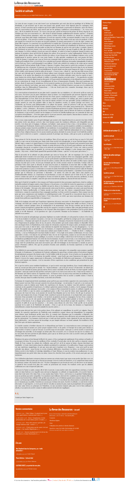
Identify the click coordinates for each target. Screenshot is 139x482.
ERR (104, 112)
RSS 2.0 (70, 480)
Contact (55, 480)
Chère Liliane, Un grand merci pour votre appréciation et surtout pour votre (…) (31, 414)
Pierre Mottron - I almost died (24, 458)
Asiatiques (107, 30)
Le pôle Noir (107, 77)
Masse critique (107, 106)
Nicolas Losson (32, 469)
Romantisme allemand (110, 93)
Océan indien (108, 91)
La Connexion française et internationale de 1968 (111, 74)
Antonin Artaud (108, 35)
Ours (51, 423)
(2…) (120, 130)
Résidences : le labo (108, 114)
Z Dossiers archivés (109, 100)
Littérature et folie (109, 86)
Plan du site (62, 480)
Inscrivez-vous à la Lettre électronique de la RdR (64, 428)
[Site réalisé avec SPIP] (49, 480)
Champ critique (107, 22)
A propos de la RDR (108, 117)
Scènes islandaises (109, 97)
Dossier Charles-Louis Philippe (112, 53)
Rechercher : (106, 123)
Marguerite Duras (109, 88)
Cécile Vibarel (31, 454)
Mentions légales (55, 420)
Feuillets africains (109, 57)
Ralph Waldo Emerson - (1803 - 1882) (41, 15)
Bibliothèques (108, 48)
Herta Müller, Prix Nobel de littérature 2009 (111, 60)
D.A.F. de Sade (108, 50)
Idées (104, 103)
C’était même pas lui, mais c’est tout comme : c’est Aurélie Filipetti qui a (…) (32, 428)
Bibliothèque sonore (109, 46)
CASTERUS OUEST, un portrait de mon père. (28, 465)
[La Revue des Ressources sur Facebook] (93, 480)
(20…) (105, 157)
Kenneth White (108, 68)
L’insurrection (108, 71)
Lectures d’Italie (108, 81)
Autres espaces (108, 44)
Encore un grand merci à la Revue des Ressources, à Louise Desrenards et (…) (32, 433)
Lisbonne (106, 84)
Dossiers (21, 6)
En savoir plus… (70, 415)
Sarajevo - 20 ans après (110, 95)
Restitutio (105, 109)
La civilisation (107, 144)
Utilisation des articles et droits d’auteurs (62, 426)
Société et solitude (109, 136)
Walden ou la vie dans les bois (112, 190)
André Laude (107, 33)
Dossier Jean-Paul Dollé (110, 55)
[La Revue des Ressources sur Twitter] (98, 480)
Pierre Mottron (32, 461)
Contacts (52, 418)
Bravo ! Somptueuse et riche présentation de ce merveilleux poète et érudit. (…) (31, 419)
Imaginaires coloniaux (110, 64)
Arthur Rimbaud (108, 41)
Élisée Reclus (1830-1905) (117, 186)
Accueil (16, 6)
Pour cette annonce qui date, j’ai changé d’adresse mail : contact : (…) (30, 423)
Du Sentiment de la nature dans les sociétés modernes (113, 182)
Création (105, 25)
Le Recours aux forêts (28, 6)
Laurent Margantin (117, 203)
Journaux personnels (110, 66)
